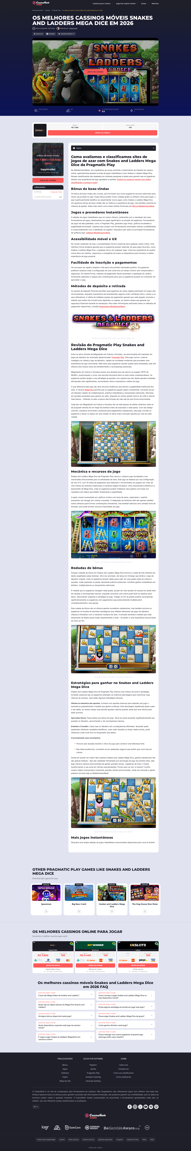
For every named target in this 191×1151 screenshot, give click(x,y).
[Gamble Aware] (122, 1127)
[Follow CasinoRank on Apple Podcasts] (156, 1107)
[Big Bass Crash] (79, 899)
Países (65, 1077)
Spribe (93, 1069)
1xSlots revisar (138, 969)
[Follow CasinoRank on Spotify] (151, 1107)
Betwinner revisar (95, 969)
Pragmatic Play (56, 192)
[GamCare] (73, 1127)
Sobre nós (123, 1065)
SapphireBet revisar (53, 969)
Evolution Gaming (93, 1077)
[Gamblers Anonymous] (57, 1127)
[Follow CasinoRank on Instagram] (135, 1107)
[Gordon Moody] (92, 1127)
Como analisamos (123, 1077)
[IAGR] (45, 1127)
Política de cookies (95, 1148)
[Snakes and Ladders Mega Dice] (111, 899)
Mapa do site (65, 1081)
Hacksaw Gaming (93, 1081)
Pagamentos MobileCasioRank (112, 306)
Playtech (93, 1065)
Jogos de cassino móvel (125, 3)
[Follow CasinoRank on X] (140, 1107)
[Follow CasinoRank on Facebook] (129, 1107)
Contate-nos (123, 1069)
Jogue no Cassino (95, 72)
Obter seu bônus (102, 133)
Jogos (65, 1069)
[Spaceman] (46, 899)
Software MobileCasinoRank (98, 233)
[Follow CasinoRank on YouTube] (145, 1107)
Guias (143, 3)
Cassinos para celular (101, 3)
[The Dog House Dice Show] (144, 899)
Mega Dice (89, 390)
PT (35, 1107)
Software (65, 1073)
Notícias (155, 3)
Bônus (65, 1065)
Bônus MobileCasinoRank (143, 206)
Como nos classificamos (123, 1073)
